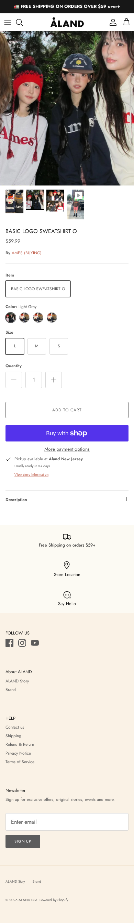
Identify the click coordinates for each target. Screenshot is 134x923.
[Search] (22, 22)
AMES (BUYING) (27, 253)
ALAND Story (17, 681)
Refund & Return (19, 744)
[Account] (111, 22)
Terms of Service (19, 762)
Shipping (13, 736)
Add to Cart (67, 410)
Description (16, 500)
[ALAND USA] (67, 22)
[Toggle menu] (7, 22)
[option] (67, 108)
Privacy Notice (18, 753)
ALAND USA (28, 899)
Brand (10, 690)
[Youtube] (35, 643)
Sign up (22, 841)
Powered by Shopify (54, 899)
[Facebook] (9, 643)
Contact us (14, 727)
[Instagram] (22, 643)
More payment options (67, 449)
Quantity (13, 366)
